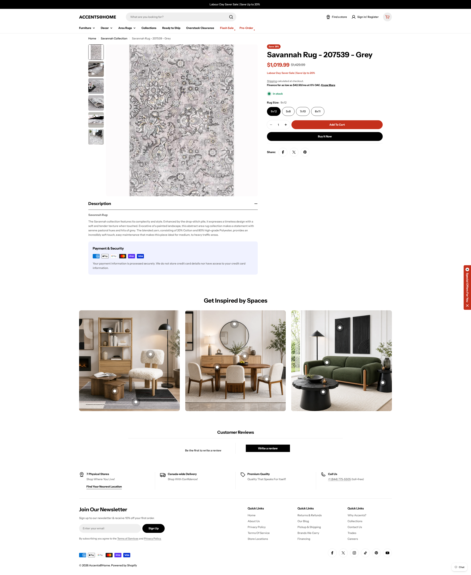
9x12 (274, 111)
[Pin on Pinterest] (305, 152)
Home (92, 38)
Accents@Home (99, 565)
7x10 (303, 111)
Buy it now (325, 136)
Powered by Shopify (124, 565)
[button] (467, 287)
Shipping (272, 81)
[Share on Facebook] (283, 152)
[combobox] (181, 17)
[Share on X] (294, 152)
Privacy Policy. (152, 538)
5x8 (288, 111)
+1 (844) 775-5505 (339, 479)
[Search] (231, 17)
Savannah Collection (114, 38)
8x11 (318, 111)
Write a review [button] (268, 448)
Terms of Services (127, 538)
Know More (328, 85)
